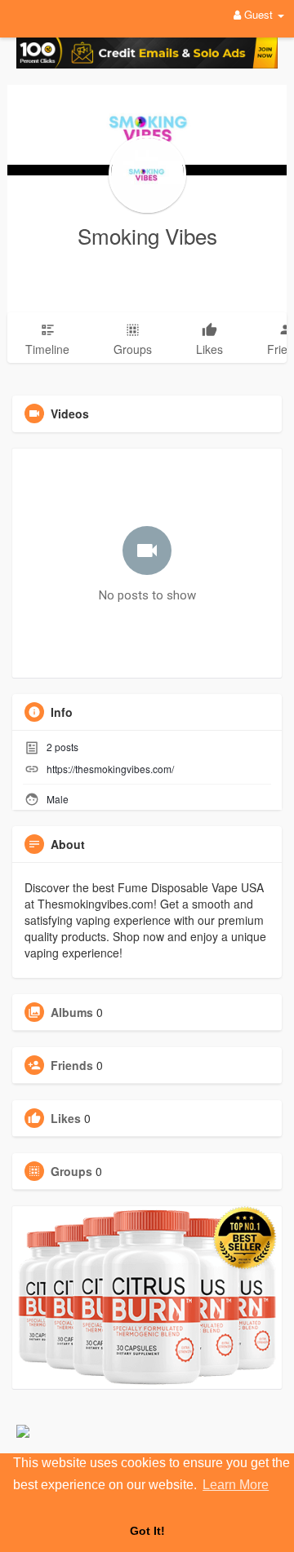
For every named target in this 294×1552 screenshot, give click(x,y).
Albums (72, 1012)
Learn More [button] (236, 1485)
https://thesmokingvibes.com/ (110, 769)
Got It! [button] (147, 1530)
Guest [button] (258, 14)
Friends (72, 1065)
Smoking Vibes (147, 235)
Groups (71, 1171)
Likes (66, 1118)
